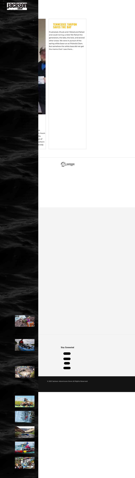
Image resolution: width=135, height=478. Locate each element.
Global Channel (28, 388)
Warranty (30, 302)
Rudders (30, 110)
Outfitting (30, 182)
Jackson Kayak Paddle (24, 44)
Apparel (31, 93)
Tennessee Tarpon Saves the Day (65, 25)
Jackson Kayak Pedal (25, 30)
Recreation (29, 440)
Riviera (31, 210)
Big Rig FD (30, 41)
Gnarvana (30, 162)
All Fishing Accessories (24, 90)
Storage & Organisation (24, 101)
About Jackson (28, 338)
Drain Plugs (29, 193)
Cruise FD (30, 222)
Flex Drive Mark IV (26, 84)
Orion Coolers (28, 251)
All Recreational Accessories (22, 225)
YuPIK (31, 58)
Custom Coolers (27, 256)
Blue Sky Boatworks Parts (23, 119)
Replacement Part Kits (24, 196)
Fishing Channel (27, 383)
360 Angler (29, 64)
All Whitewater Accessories (22, 173)
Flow (32, 159)
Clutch (31, 153)
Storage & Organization (24, 233)
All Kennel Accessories (24, 279)
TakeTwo (30, 55)
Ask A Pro (30, 291)
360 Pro (31, 67)
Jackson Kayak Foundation (22, 356)
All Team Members (26, 380)
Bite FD (31, 38)
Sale (32, 271)
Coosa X (31, 50)
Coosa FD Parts (27, 127)
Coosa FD (30, 35)
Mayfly (31, 53)
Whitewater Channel (25, 386)
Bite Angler (29, 47)
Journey (31, 219)
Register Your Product (24, 296)
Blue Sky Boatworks (25, 61)
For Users (30, 288)
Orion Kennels (28, 273)
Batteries (30, 78)
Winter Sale (29, 394)
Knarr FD (30, 32)
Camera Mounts (27, 185)
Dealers (31, 314)
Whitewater (29, 425)
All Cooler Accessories (25, 265)
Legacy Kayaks (28, 142)
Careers (31, 362)
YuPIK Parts (29, 136)
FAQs (32, 294)
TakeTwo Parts (28, 133)
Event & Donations (26, 359)
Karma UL (30, 167)
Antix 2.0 (30, 150)
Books (31, 187)
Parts (32, 87)
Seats (32, 107)
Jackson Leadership (25, 353)
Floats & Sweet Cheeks (24, 179)
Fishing (31, 409)
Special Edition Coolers (24, 259)
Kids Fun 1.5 (29, 170)
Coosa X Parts (28, 130)
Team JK (30, 364)
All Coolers (30, 253)
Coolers (31, 455)
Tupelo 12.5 (29, 216)
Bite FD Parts (28, 124)
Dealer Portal (28, 332)
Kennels (31, 471)
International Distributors (23, 335)
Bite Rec (30, 208)
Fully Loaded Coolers (25, 262)
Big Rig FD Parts (27, 121)
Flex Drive (30, 81)
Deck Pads (29, 113)
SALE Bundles (28, 282)
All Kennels (29, 276)
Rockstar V (29, 165)
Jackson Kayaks (27, 147)
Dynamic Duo (28, 156)
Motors (31, 75)
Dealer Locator (28, 329)
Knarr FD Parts (28, 139)
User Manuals (28, 299)
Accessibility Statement (24, 311)
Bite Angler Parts (27, 116)
